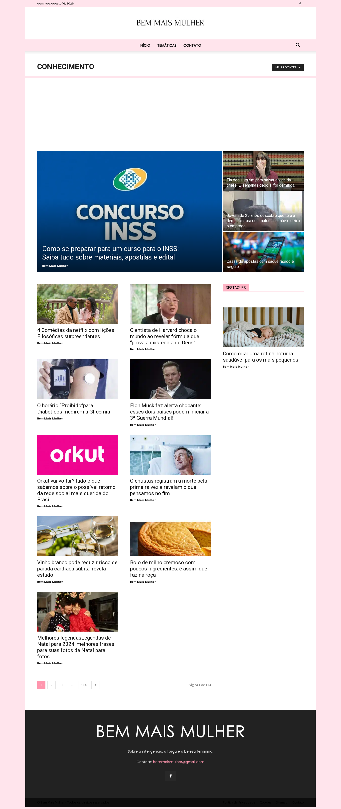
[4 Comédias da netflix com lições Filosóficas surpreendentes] (77, 304)
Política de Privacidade (239, 802)
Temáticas (166, 45)
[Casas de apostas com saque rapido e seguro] (263, 252)
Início (145, 45)
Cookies (265, 802)
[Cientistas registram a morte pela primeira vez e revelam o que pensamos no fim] (170, 455)
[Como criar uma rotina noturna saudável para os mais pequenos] (263, 327)
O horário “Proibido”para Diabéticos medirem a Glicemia (73, 409)
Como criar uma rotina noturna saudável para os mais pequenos (260, 357)
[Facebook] (300, 3)
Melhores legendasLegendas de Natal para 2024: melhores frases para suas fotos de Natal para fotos (75, 647)
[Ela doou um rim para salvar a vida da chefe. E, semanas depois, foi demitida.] (263, 171)
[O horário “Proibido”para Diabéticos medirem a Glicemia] (77, 379)
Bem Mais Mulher (55, 266)
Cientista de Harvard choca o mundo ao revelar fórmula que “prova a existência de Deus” (164, 336)
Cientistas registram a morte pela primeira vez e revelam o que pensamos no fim (168, 487)
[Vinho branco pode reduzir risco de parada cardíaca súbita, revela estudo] (77, 536)
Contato (192, 45)
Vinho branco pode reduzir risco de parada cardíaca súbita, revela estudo (77, 568)
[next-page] (95, 685)
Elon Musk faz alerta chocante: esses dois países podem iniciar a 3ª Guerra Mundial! (169, 412)
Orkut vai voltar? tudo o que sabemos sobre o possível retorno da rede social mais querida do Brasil (76, 490)
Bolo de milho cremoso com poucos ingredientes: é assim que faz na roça (168, 568)
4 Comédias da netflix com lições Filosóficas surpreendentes (75, 333)
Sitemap (282, 802)
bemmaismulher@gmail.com (178, 761)
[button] (298, 45)
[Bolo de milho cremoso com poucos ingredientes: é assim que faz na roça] (170, 536)
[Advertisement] (170, 113)
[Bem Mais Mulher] (170, 23)
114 (83, 685)
